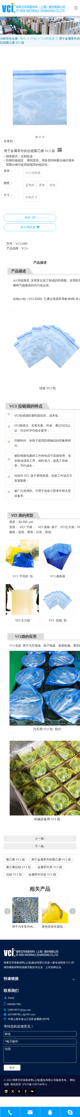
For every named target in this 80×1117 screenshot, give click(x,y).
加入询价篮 (27, 227)
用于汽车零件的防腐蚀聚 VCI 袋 (55, 926)
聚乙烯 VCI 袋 (15, 859)
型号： (11, 243)
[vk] (32, 1091)
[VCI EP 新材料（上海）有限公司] (31, 952)
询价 (28, 217)
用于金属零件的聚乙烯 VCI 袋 (51, 859)
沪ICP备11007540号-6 (34, 1084)
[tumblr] (19, 1091)
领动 (13, 1084)
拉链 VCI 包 (14, 874)
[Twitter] (12, 1091)
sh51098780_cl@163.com (21, 1014)
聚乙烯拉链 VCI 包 (18, 867)
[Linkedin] (6, 1091)
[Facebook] (25, 1091)
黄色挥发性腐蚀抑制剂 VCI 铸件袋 (25, 926)
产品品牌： (14, 248)
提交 (12, 1067)
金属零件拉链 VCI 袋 (42, 874)
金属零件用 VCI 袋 (49, 867)
